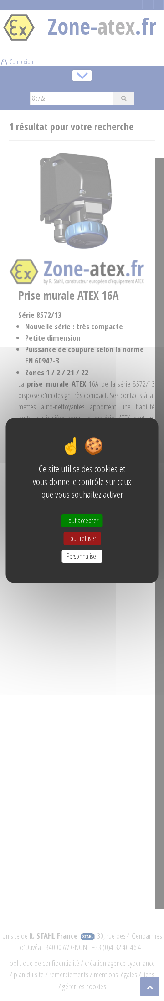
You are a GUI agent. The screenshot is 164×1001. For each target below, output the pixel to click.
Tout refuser (82, 538)
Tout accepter (82, 520)
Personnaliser (82, 556)
